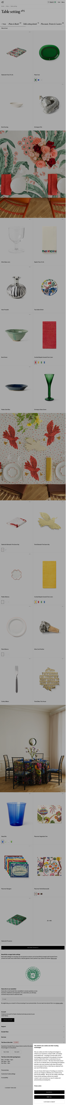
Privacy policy (37, 1085)
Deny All (49, 1097)
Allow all (49, 1092)
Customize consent (49, 1101)
